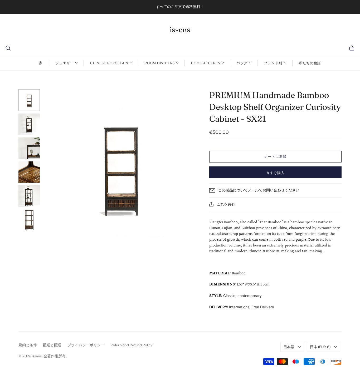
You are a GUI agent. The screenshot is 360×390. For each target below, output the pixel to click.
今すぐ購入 (275, 173)
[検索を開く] (8, 48)
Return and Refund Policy (131, 345)
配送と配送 (52, 345)
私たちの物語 (310, 63)
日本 (320, 346)
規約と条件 (27, 345)
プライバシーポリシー (85, 345)
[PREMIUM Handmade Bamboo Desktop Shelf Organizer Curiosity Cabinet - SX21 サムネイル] (29, 100)
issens (180, 29)
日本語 (288, 346)
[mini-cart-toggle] (351, 48)
